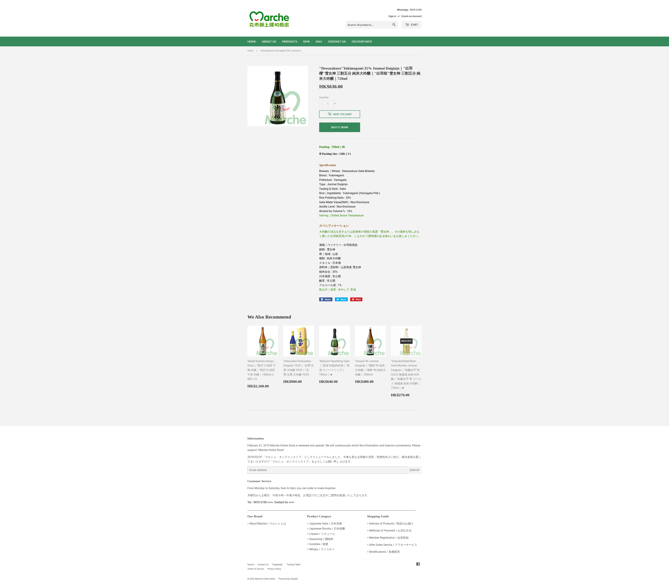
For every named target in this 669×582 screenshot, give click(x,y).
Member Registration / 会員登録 (389, 537)
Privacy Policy (274, 569)
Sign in (392, 16)
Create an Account (411, 16)
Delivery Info (362, 41)
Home (251, 41)
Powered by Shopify (288, 578)
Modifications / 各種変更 (384, 551)
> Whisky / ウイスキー (321, 549)
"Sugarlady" (277, 564)
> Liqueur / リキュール (321, 533)
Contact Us (337, 41)
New (306, 41)
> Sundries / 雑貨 (317, 544)
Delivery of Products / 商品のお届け (391, 523)
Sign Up (414, 470)
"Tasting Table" (293, 564)
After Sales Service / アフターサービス (393, 544)
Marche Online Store (265, 578)
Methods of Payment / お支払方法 (390, 530)
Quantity (324, 97)
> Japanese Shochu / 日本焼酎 (326, 528)
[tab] (370, 159)
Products (289, 41)
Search (250, 564)
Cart (414, 24)
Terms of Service (255, 569)
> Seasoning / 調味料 (320, 539)
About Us (269, 41)
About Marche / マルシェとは (267, 523)
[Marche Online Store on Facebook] (418, 564)
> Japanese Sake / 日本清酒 (324, 523)
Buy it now (339, 127)
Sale (319, 41)
